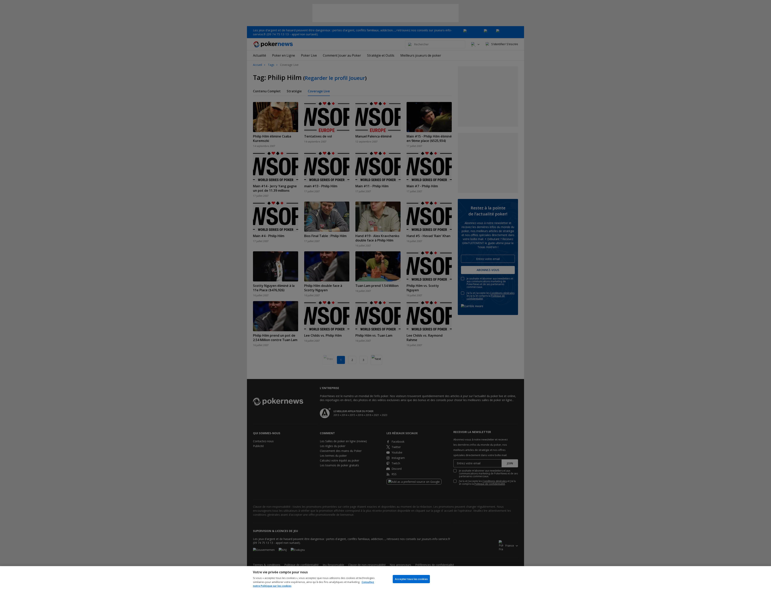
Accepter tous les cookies (411, 579)
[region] (385, 579)
